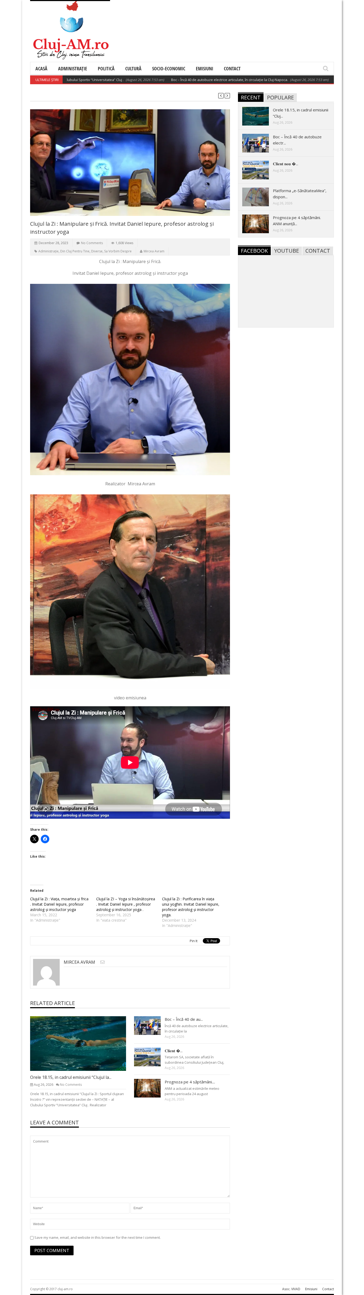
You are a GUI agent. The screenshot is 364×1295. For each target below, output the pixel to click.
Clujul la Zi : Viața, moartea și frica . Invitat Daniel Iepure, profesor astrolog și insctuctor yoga (59, 904)
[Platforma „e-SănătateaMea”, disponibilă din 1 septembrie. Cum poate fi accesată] (260, 196)
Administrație (72, 68)
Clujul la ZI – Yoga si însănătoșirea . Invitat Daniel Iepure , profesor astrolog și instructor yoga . (125, 904)
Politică (106, 68)
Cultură (133, 68)
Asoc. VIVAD (291, 1289)
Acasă (41, 68)
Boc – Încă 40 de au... (184, 1019)
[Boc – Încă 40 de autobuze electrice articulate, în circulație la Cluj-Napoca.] (151, 1025)
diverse (97, 251)
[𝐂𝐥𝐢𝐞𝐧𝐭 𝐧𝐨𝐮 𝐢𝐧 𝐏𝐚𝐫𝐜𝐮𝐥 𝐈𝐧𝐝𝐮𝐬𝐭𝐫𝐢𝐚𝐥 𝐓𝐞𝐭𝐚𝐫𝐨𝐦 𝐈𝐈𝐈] (151, 1057)
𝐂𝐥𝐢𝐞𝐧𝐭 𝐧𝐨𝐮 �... (285, 163)
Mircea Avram (154, 251)
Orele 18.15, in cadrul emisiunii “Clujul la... (70, 1077)
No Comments (92, 243)
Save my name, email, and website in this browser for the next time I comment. (97, 1237)
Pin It (193, 940)
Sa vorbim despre (118, 251)
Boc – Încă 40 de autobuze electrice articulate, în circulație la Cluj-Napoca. (192, 79)
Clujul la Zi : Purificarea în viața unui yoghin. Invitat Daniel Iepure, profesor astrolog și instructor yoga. (190, 906)
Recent (251, 97)
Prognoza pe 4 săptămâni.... (190, 1081)
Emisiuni (204, 68)
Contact (232, 68)
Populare (280, 97)
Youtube (286, 250)
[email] (102, 962)
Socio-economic (168, 68)
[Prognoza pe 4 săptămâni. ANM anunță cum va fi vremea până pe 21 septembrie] (151, 1088)
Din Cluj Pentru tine (75, 251)
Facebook (254, 250)
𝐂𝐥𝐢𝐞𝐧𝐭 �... (174, 1050)
